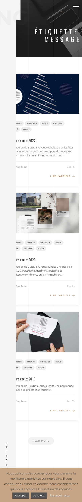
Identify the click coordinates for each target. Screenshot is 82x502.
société (28, 248)
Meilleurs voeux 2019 (21, 378)
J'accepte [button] (20, 495)
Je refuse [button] (39, 495)
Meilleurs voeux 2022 (21, 140)
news (45, 123)
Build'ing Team (18, 167)
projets (57, 123)
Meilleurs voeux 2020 (21, 259)
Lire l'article (60, 176)
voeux (26, 129)
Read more (41, 441)
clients (31, 242)
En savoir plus (60, 495)
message (32, 123)
